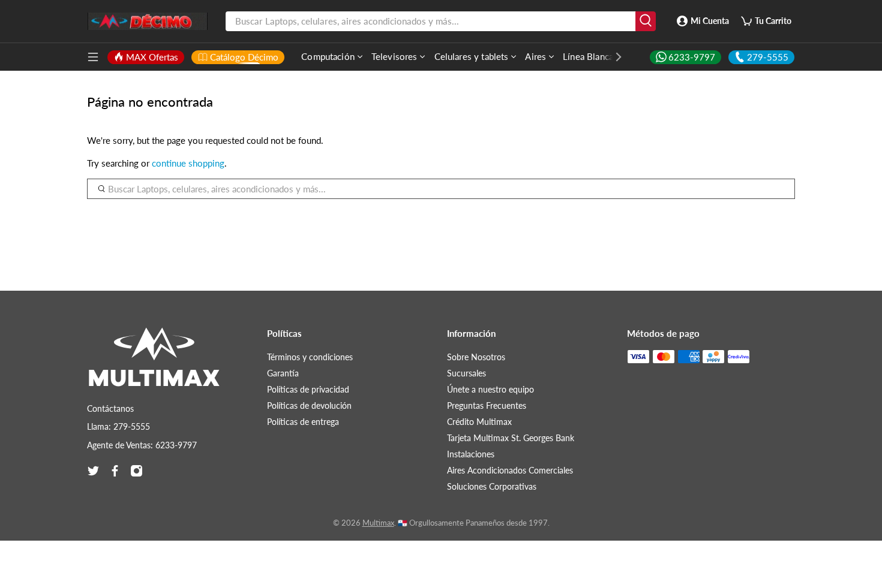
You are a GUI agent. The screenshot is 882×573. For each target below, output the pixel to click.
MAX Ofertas (152, 57)
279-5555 (767, 57)
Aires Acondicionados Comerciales (510, 470)
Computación (328, 56)
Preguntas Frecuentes (486, 405)
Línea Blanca (588, 56)
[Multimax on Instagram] (136, 471)
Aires (535, 56)
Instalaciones (470, 454)
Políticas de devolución (309, 405)
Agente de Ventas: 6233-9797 (142, 445)
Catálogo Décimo (244, 57)
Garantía (283, 373)
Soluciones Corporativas (491, 486)
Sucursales (466, 373)
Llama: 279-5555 (118, 426)
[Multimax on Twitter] (93, 471)
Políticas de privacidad (308, 389)
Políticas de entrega (303, 422)
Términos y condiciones (310, 357)
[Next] (612, 57)
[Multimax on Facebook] (115, 471)
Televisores (394, 56)
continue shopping (188, 163)
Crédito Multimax (479, 422)
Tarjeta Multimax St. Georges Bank (510, 438)
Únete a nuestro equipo (490, 389)
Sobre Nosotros (476, 357)
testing (148, 22)
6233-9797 (691, 57)
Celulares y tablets (471, 56)
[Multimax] (154, 363)
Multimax (378, 522)
